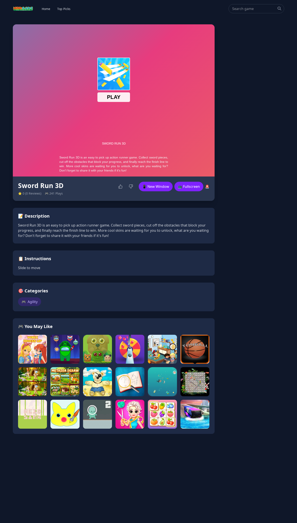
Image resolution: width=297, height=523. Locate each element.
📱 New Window (155, 186)
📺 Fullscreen (189, 186)
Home (46, 9)
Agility (30, 301)
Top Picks (63, 9)
